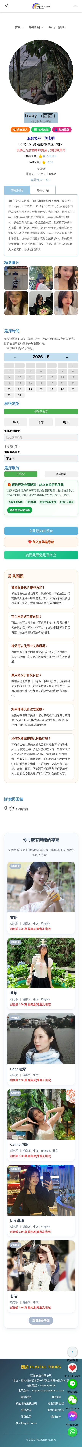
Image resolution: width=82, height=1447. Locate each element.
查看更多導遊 (41, 1320)
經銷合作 (56, 1416)
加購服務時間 (12, 451)
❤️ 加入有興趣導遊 (41, 542)
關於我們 (26, 1397)
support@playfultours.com (48, 1390)
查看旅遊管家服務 (20, 510)
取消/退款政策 (55, 1410)
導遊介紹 (34, 27)
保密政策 (26, 1416)
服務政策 (26, 1410)
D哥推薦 (56, 1397)
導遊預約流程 (56, 1403)
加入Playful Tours (26, 1423)
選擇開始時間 (12, 430)
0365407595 (48, 1385)
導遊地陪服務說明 (26, 1403)
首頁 (17, 27)
